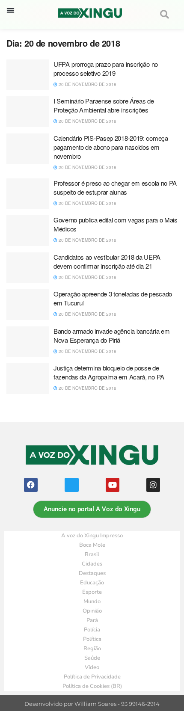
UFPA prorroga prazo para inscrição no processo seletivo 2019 (105, 68)
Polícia (92, 630)
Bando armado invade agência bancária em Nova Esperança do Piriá (111, 335)
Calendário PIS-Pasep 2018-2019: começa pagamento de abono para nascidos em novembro (110, 146)
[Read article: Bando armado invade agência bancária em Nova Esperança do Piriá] (27, 341)
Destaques (92, 573)
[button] (10, 10)
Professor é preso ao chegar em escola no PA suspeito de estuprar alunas (115, 187)
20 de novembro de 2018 (86, 84)
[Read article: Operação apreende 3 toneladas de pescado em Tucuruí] (27, 304)
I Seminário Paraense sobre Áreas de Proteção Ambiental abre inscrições (103, 105)
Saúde (92, 658)
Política (92, 639)
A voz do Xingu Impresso (92, 535)
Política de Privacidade (92, 677)
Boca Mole (92, 545)
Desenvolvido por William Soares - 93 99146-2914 (92, 704)
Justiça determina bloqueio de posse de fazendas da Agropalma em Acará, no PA (108, 372)
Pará (92, 620)
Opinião (92, 611)
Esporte (92, 592)
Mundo (92, 601)
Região (92, 648)
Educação (92, 583)
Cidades (92, 564)
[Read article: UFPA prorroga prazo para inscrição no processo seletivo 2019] (27, 74)
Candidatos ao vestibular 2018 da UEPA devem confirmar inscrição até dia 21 (106, 261)
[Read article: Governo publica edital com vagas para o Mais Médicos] (27, 230)
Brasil (92, 554)
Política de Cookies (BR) (92, 686)
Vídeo (92, 667)
